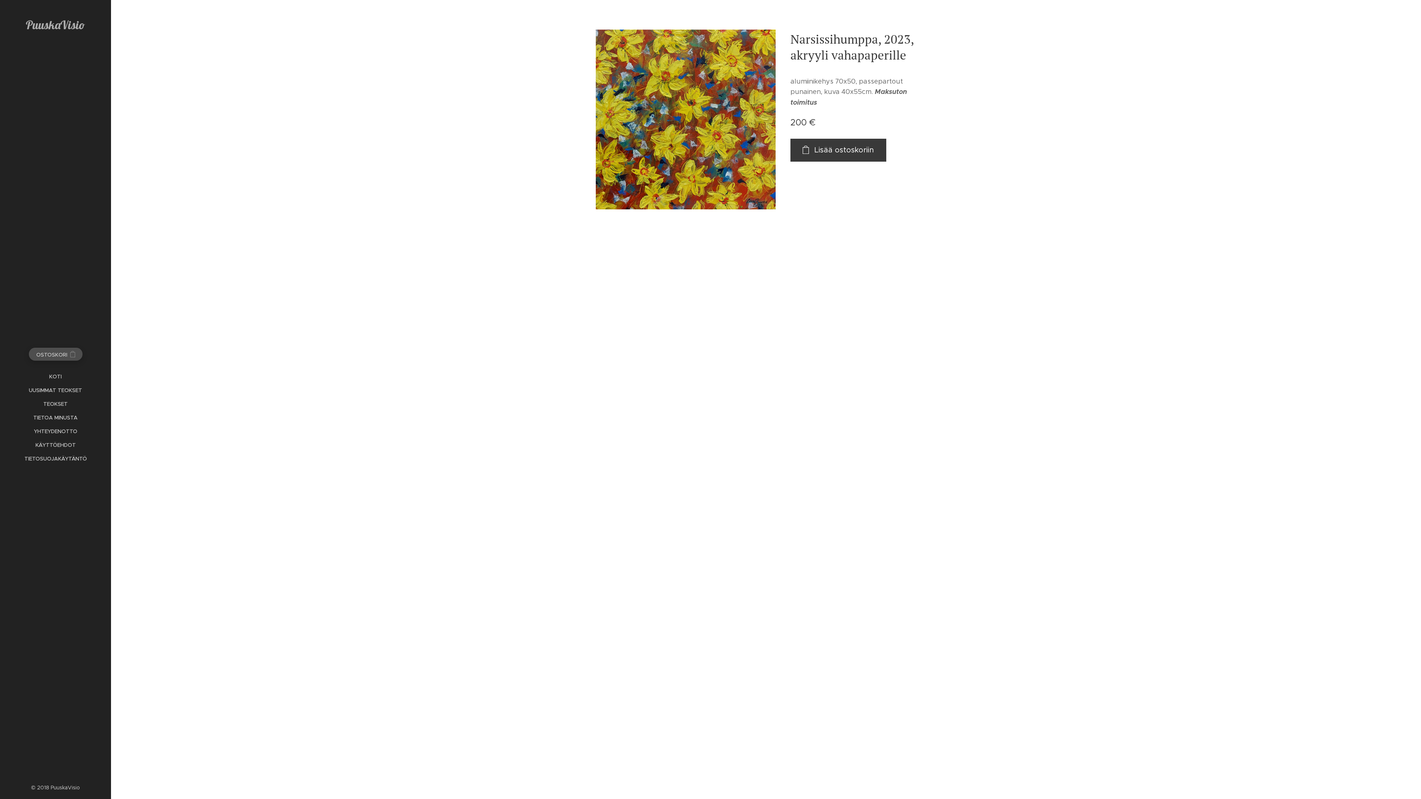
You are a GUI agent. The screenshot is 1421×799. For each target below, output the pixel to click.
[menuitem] (55, 376)
